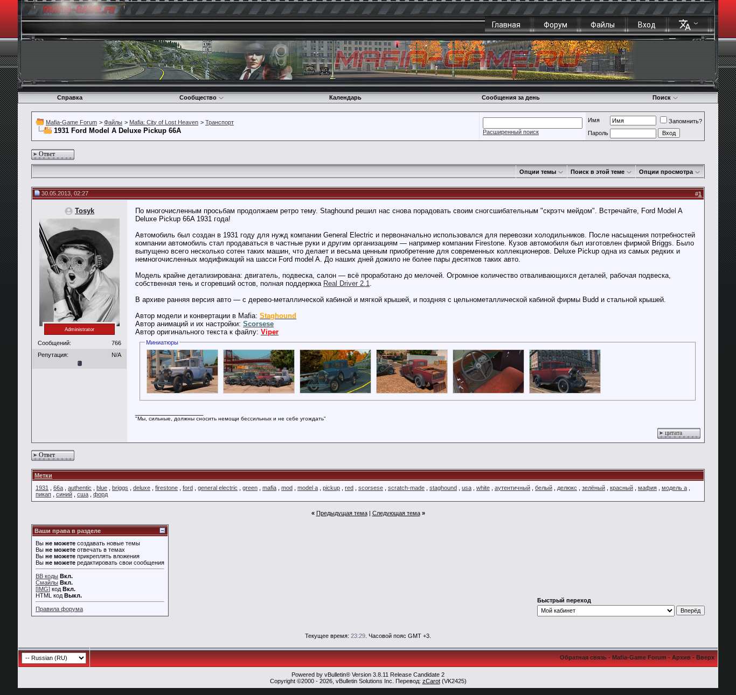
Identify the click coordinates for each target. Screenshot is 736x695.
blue (101, 488)
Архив (681, 657)
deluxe (141, 488)
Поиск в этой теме (597, 172)
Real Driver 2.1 (346, 283)
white (483, 488)
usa (466, 488)
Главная (506, 24)
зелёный (593, 488)
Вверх (705, 657)
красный (621, 488)
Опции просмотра (666, 172)
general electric (218, 488)
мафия (647, 488)
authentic (80, 488)
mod (287, 488)
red (349, 488)
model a (307, 488)
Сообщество (198, 97)
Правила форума (59, 609)
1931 (42, 488)
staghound (443, 488)
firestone (166, 488)
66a (58, 488)
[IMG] (43, 589)
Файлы (603, 24)
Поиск (661, 97)
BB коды (47, 576)
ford (188, 488)
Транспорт (219, 122)
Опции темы (537, 172)
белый (543, 488)
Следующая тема (396, 513)
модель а (674, 488)
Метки (43, 475)
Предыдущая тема (341, 513)
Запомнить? (685, 121)
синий (64, 494)
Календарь (345, 97)
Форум (555, 24)
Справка (69, 97)
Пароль (598, 133)
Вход (647, 24)
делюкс (567, 488)
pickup (331, 488)
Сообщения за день (511, 97)
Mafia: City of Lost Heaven (163, 122)
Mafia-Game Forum (71, 122)
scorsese (370, 488)
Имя (594, 120)
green (250, 488)
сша (82, 494)
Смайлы (47, 582)
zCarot (431, 681)
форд (100, 494)
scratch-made (406, 488)
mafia (269, 488)
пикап (43, 494)
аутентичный (512, 488)
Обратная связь (583, 657)
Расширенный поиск (511, 132)
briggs (120, 488)
